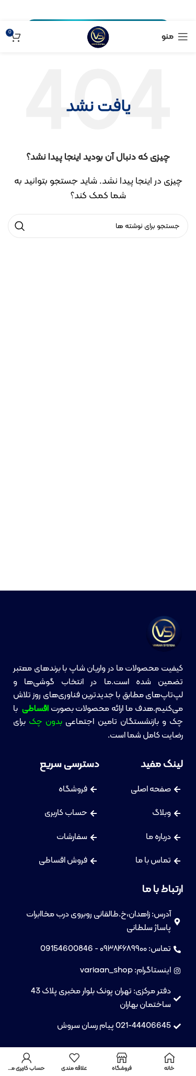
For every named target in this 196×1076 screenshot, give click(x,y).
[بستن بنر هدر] (13, 10)
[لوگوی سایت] (98, 36)
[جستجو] (20, 226)
